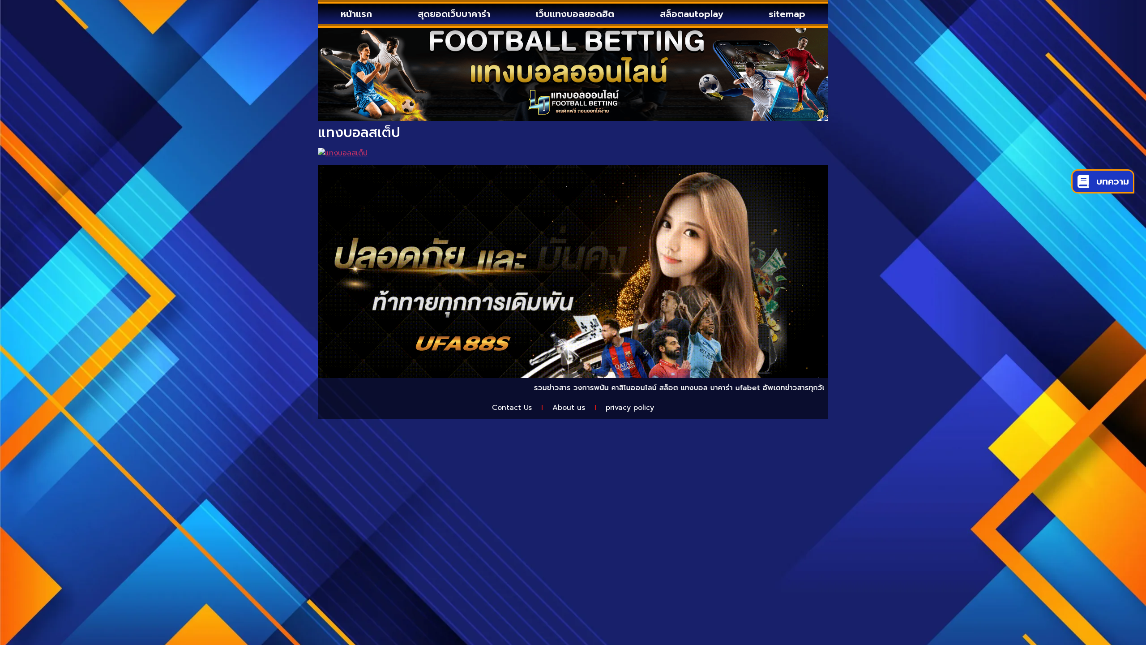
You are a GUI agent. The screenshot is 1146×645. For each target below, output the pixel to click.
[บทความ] (1083, 181)
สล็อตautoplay (691, 14)
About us (568, 407)
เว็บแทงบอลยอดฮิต (575, 14)
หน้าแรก (356, 14)
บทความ (1112, 181)
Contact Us (512, 407)
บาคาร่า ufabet (695, 388)
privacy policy (630, 407)
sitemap (787, 14)
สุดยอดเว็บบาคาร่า (454, 14)
